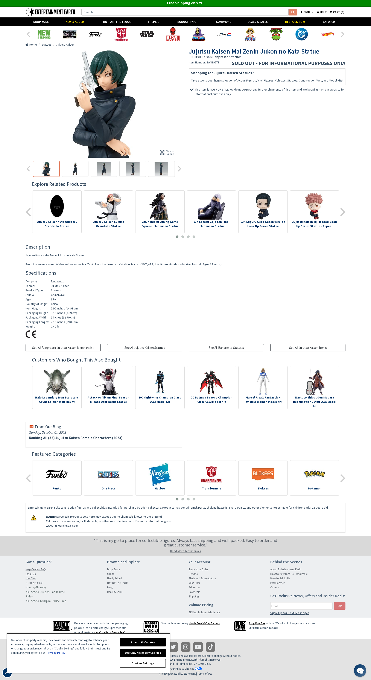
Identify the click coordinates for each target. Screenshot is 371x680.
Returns (193, 574)
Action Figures (246, 80)
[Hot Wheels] (327, 34)
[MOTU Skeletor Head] (198, 34)
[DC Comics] (301, 34)
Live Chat (31, 578)
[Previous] (28, 33)
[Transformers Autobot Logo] (121, 34)
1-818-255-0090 (34, 583)
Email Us (31, 574)
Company (222, 22)
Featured (328, 22)
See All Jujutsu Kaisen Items (308, 348)
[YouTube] (198, 647)
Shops (110, 574)
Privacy (163, 673)
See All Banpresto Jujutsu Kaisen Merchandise (63, 348)
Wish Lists (194, 583)
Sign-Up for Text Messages (289, 613)
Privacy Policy (56, 653)
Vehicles (280, 80)
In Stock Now (295, 22)
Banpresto (57, 281)
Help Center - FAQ (36, 569)
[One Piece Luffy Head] (250, 34)
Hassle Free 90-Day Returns (204, 623)
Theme (152, 22)
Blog (110, 587)
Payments (194, 592)
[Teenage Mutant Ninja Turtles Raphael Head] (276, 34)
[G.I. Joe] (224, 34)
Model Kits (335, 80)
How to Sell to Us (280, 578)
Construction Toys (310, 80)
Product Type (186, 22)
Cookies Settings (143, 663)
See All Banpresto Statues (226, 348)
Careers (274, 587)
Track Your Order (198, 569)
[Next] (342, 33)
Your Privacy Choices (181, 669)
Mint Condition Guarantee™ (109, 632)
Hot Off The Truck (117, 22)
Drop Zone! (41, 22)
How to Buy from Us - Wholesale (288, 574)
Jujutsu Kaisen (60, 286)
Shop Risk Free (257, 623)
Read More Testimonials (185, 551)
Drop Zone (113, 569)
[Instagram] (185, 647)
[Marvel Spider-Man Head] (173, 34)
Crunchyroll (58, 295)
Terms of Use (205, 673)
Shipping (194, 596)
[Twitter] (173, 647)
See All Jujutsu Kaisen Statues (145, 348)
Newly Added (75, 22)
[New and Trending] (44, 34)
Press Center (277, 583)
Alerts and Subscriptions (202, 578)
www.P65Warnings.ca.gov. (62, 526)
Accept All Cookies (143, 642)
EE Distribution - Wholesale (204, 612)
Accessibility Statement (182, 673)
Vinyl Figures (265, 80)
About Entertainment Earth (285, 569)
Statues (292, 80)
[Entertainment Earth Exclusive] (70, 34)
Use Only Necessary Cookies (143, 653)
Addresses (194, 587)
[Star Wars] (147, 34)
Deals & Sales (258, 22)
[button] (360, 670)
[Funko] (95, 34)
